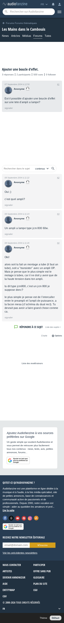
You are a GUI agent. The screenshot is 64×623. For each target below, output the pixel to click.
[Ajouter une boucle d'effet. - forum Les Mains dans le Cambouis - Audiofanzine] (15, 4)
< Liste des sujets (53, 327)
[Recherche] (6, 12)
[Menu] (59, 11)
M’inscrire (43, 545)
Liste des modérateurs (32, 363)
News (5, 35)
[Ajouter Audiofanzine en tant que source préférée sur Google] (18, 460)
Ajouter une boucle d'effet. (20, 69)
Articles (15, 35)
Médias (26, 35)
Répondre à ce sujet (31, 327)
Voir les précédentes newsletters (20, 552)
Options (58, 336)
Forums (37, 35)
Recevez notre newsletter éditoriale (24, 537)
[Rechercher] (53, 168)
